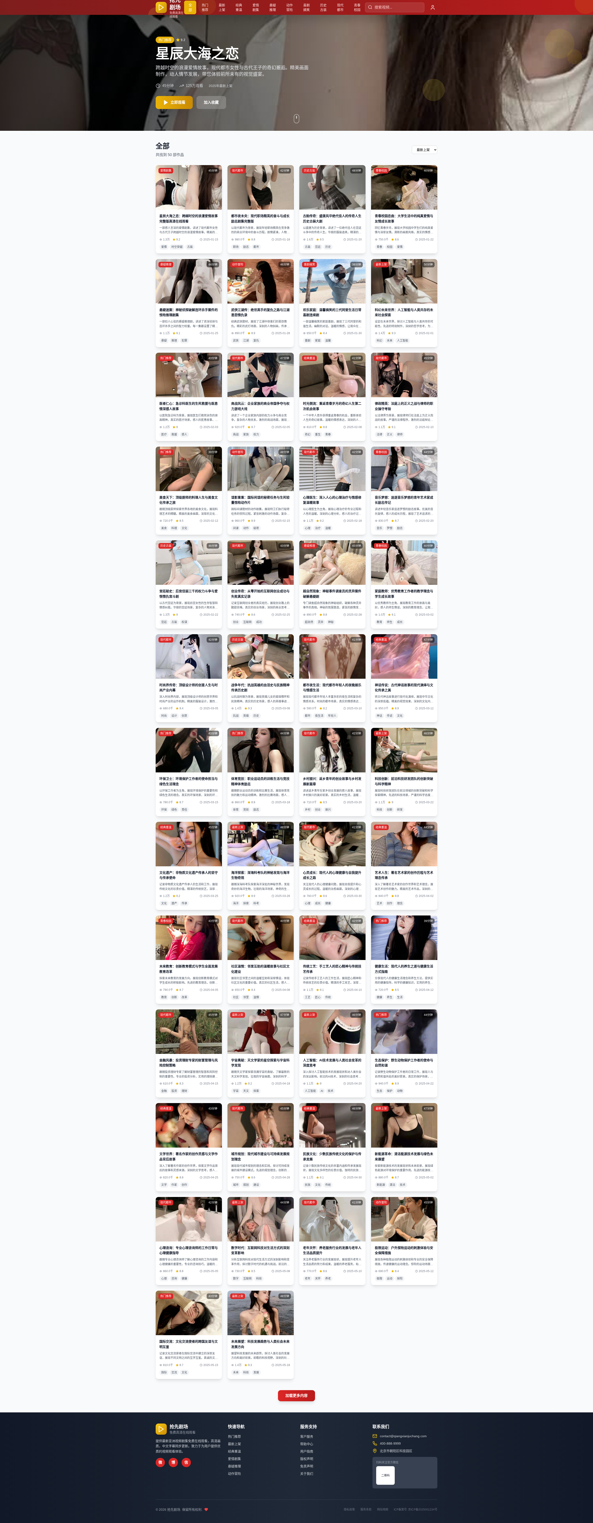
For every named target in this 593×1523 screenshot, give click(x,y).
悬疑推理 (272, 7)
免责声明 (306, 1466)
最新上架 (222, 7)
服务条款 (366, 1509)
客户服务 (306, 1436)
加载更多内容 (296, 1396)
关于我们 (306, 1473)
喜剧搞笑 (306, 7)
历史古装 (323, 7)
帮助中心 (306, 1444)
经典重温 (239, 7)
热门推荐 (205, 7)
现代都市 (340, 7)
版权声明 (306, 1459)
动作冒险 (289, 7)
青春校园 (357, 7)
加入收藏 (211, 102)
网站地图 (382, 1509)
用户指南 (306, 1451)
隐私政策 (349, 1509)
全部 (190, 7)
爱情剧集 (255, 7)
